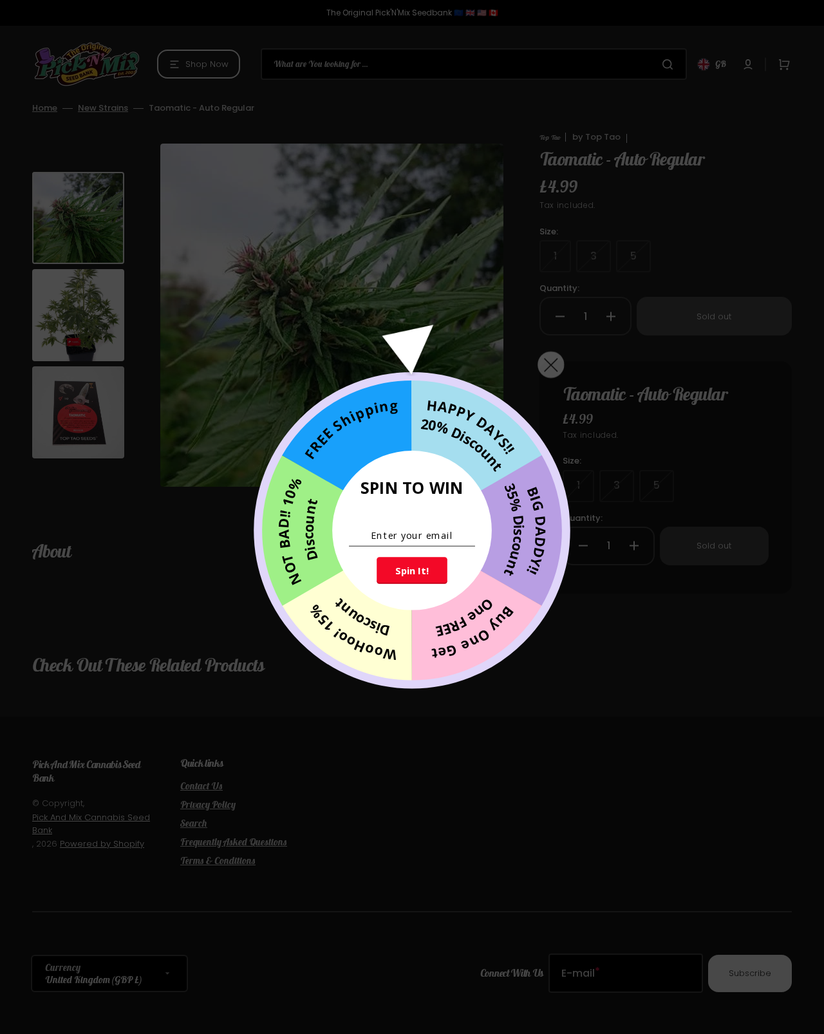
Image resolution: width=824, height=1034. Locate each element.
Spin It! (411, 570)
